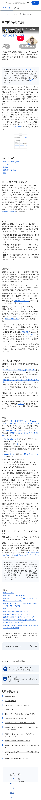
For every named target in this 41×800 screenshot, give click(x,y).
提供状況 (31, 80)
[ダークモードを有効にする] (19, 774)
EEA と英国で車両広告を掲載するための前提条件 (20, 714)
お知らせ (16, 8)
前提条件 (25, 332)
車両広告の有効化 (9, 609)
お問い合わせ (30, 334)
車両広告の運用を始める (12, 162)
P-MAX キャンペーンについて (14, 623)
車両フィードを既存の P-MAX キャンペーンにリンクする (22, 746)
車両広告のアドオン (12, 319)
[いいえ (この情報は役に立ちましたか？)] (36, 646)
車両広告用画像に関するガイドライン (16, 612)
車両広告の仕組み (9, 170)
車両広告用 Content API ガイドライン (16, 614)
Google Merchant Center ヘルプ (16, 3)
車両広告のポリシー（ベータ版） (15, 596)
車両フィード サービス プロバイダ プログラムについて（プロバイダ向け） (21, 735)
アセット (21, 404)
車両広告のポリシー (21, 301)
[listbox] (24, 781)
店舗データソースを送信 (13, 431)
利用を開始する (10, 691)
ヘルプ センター (7, 8)
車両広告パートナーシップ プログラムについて (20, 723)
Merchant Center (10, 439)
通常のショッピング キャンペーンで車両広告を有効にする (22, 753)
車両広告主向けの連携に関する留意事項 (17, 741)
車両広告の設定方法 (9, 212)
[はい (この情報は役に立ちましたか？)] (31, 646)
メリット (6, 165)
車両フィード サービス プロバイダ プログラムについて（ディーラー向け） (20, 555)
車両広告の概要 (28, 14)
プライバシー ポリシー (11, 788)
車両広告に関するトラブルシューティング (18, 617)
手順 (4, 173)
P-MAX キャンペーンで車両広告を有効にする (19, 370)
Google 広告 (8, 454)
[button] (3, 2)
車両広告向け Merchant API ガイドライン (18, 759)
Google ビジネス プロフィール (28, 423)
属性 (18, 444)
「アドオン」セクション (29, 69)
